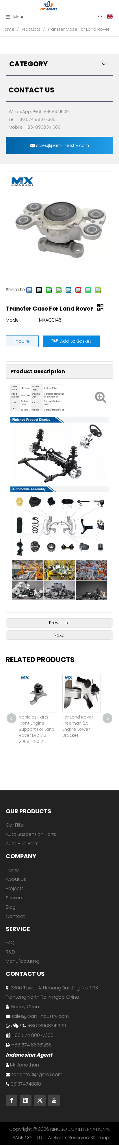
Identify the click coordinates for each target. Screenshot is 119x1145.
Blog (11, 907)
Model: (13, 320)
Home (12, 870)
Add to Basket (75, 341)
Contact (15, 916)
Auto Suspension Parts (31, 834)
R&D (10, 952)
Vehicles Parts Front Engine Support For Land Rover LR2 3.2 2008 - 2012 (37, 729)
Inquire (22, 341)
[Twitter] (40, 1100)
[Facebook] (11, 1100)
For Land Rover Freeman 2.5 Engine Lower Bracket (77, 726)
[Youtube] (54, 1100)
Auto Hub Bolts (22, 843)
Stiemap (99, 1137)
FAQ (10, 942)
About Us (16, 879)
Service (14, 897)
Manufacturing (22, 961)
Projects (15, 888)
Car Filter (15, 825)
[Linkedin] (25, 1100)
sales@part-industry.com (62, 145)
